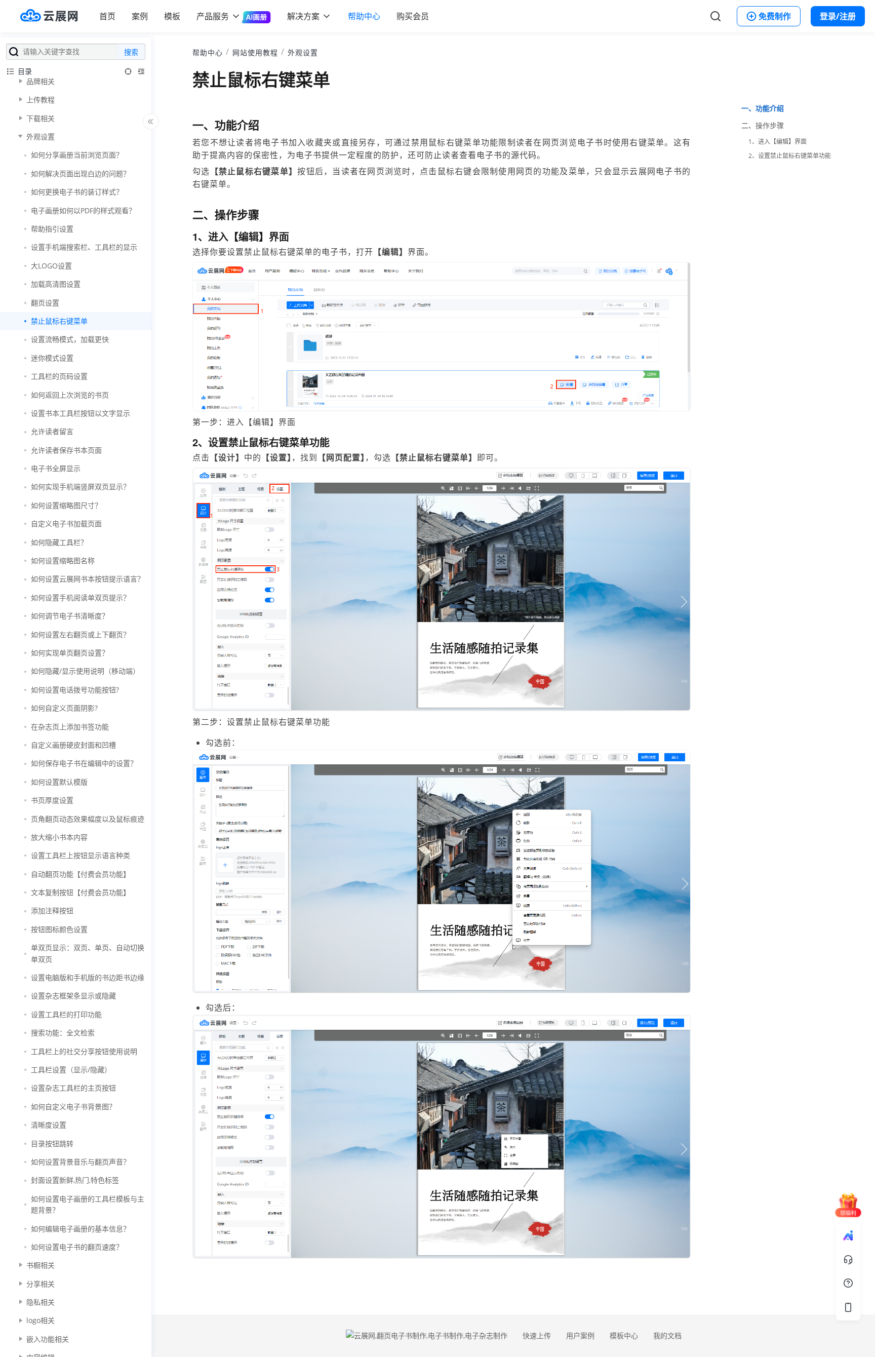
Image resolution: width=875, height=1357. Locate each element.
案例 (140, 16)
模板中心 (624, 1335)
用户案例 (580, 1335)
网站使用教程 (255, 52)
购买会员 (412, 16)
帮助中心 (364, 16)
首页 (107, 16)
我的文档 (667, 1335)
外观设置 (303, 52)
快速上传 (537, 1335)
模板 (172, 16)
